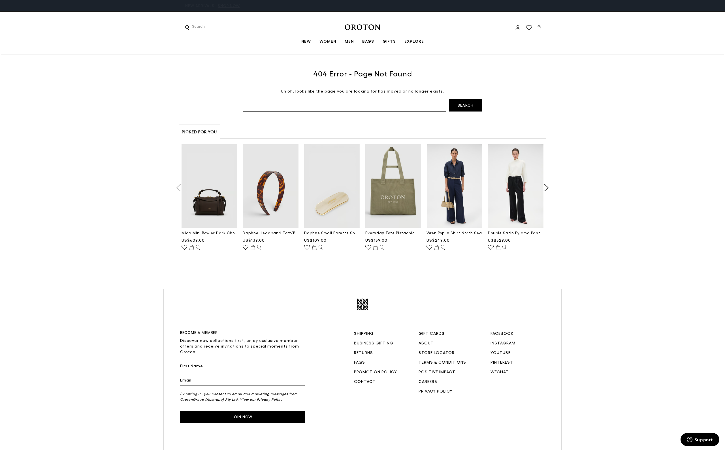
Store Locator (437, 352)
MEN (349, 41)
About (426, 342)
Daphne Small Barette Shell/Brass (332, 233)
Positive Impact (437, 371)
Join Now (242, 417)
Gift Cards (432, 333)
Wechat (500, 371)
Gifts (389, 41)
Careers (428, 381)
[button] (187, 27)
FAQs (359, 362)
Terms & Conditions (442, 362)
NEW (306, 41)
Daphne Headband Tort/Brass (270, 233)
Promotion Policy (375, 371)
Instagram (503, 342)
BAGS (368, 41)
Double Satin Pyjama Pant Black (516, 233)
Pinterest (502, 362)
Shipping (364, 333)
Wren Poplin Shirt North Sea (454, 233)
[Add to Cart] (191, 247)
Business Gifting (373, 342)
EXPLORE (414, 41)
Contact (365, 381)
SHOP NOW (229, 5)
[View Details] (198, 247)
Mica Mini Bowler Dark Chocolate (209, 233)
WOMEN (327, 41)
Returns (363, 352)
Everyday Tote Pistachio (390, 233)
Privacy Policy (436, 391)
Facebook (502, 333)
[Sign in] (518, 27)
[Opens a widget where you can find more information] (699, 440)
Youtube (501, 352)
